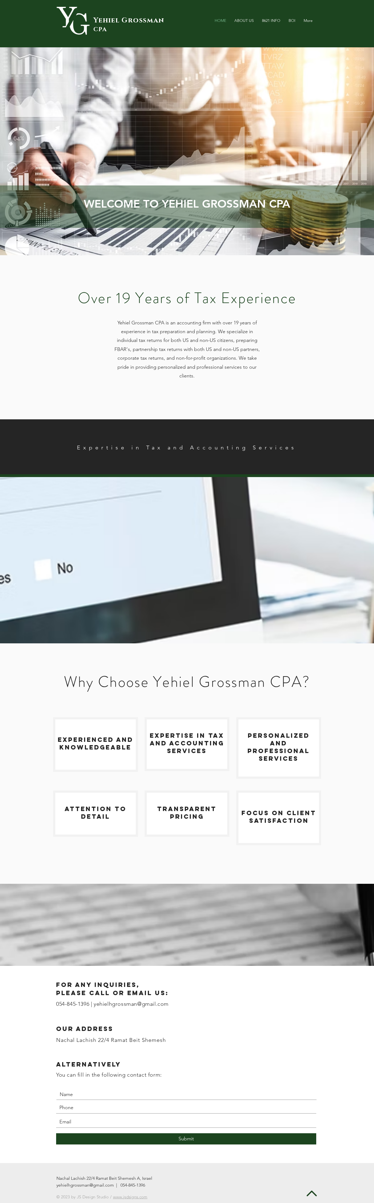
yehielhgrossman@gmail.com (131, 1004)
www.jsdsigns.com (130, 1196)
